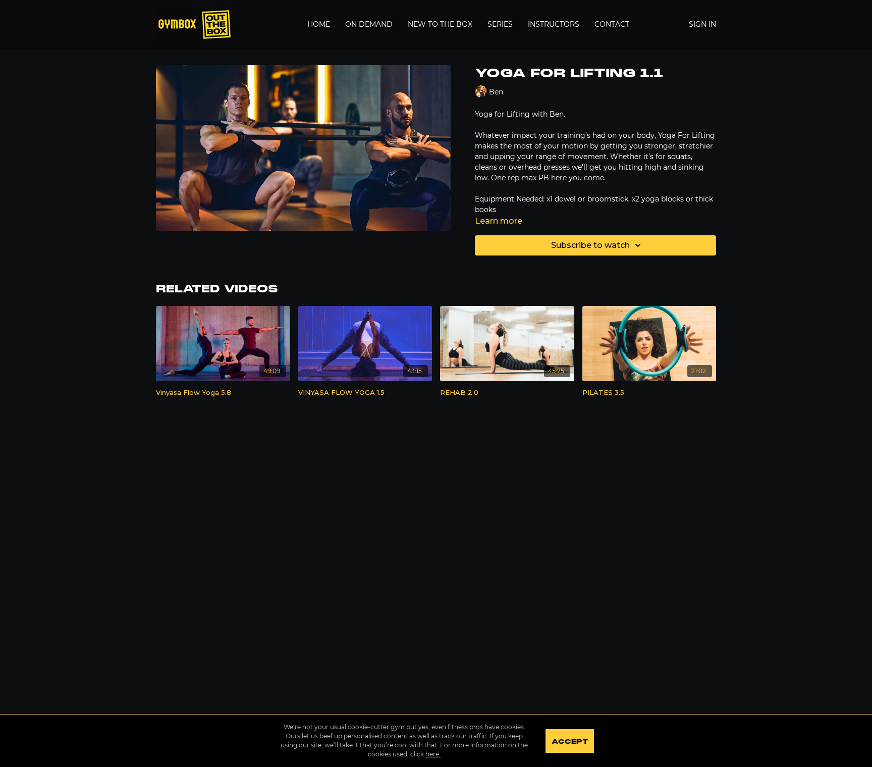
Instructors (553, 24)
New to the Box (440, 24)
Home (318, 24)
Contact (611, 24)
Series (500, 24)
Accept (569, 742)
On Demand (369, 24)
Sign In (702, 24)
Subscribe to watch (590, 245)
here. (433, 754)
